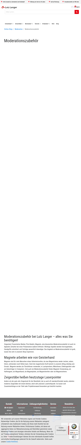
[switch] (74, 437)
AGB (21, 410)
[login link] (72, 7)
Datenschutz (21, 413)
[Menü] (77, 424)
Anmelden (53, 408)
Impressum (21, 408)
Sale (53, 24)
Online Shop (8, 29)
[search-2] (77, 12)
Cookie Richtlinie (12, 442)
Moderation (19, 29)
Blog (57, 24)
